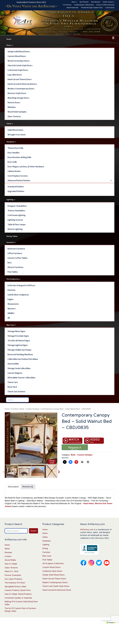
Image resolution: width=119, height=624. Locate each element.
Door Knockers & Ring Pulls (19, 157)
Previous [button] (3, 471)
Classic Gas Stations (16, 391)
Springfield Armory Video (15, 586)
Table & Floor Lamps (17, 224)
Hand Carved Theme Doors (20, 79)
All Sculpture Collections (53, 563)
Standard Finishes (16, 186)
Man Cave (10, 325)
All (9, 318)
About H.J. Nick (11, 571)
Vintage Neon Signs (16, 331)
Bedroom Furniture (16, 249)
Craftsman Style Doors (18, 70)
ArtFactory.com (86, 529)
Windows (12, 107)
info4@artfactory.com (107, 620)
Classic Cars (13, 382)
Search (33, 531)
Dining (45, 548)
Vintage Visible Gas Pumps (19, 350)
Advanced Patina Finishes (19, 180)
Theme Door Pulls (15, 148)
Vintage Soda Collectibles (19, 368)
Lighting (10, 200)
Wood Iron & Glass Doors (19, 61)
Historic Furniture (15, 267)
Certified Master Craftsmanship (84, 5)
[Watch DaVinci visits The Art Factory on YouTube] (31, 6)
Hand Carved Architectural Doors (22, 84)
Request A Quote (74, 448)
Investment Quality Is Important (18, 598)
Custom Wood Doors (17, 56)
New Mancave (95, 2)
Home (9, 39)
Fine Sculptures (13, 279)
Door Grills (12, 162)
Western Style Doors (17, 93)
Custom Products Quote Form (18, 590)
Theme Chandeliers (16, 210)
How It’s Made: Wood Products (18, 594)
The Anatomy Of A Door (15, 583)
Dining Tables (12, 236)
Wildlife (11, 313)
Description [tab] (13, 487)
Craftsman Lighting (16, 215)
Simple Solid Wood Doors (19, 51)
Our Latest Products (13, 579)
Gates (9, 124)
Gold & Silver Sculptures (18, 295)
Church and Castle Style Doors (55, 586)
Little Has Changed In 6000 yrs (21, 285)
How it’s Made (11, 564)
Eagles (10, 299)
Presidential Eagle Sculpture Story (92, 7)
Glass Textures (14, 116)
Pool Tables (13, 272)
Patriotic (11, 290)
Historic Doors (14, 102)
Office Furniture (15, 253)
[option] (31, 438)
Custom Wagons (15, 373)
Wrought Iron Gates (17, 134)
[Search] (112, 38)
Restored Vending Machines (20, 354)
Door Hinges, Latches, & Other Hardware (26, 166)
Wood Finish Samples (17, 112)
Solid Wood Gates (15, 130)
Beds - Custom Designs (29, 409)
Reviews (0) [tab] (27, 487)
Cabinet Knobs (14, 171)
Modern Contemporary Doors (21, 88)
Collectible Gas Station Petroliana (23, 359)
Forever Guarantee (13, 575)
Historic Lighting (15, 229)
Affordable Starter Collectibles (21, 377)
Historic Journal (108, 2)
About (73, 2)
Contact (8, 556)
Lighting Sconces (15, 220)
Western (11, 308)
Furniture (10, 242)
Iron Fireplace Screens (18, 176)
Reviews (8, 552)
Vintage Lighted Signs (18, 345)
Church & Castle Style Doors (20, 65)
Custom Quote (109, 7)
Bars (10, 262)
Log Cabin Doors (15, 75)
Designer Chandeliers (17, 206)
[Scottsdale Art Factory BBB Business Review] (89, 549)
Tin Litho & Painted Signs (19, 340)
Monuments (13, 304)
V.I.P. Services (67, 5)
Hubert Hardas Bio (72, 7)
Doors (9, 45)
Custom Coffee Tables (18, 258)
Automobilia (13, 364)
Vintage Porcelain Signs (18, 336)
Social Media (10, 560)
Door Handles (14, 153)
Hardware (10, 142)
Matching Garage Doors (18, 98)
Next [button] (59, 471)
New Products (84, 2)
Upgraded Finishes (16, 191)
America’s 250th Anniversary (105, 5)
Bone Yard (12, 387)
